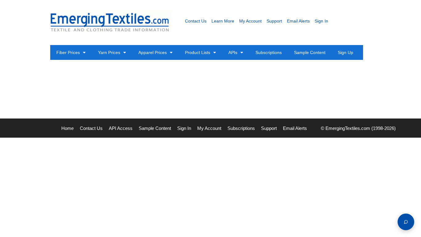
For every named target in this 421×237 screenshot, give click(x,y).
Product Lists (197, 52)
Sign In (321, 21)
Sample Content (309, 52)
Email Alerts (298, 21)
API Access (121, 128)
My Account (250, 21)
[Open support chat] (406, 222)
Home (67, 128)
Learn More (222, 21)
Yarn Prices (109, 52)
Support (274, 21)
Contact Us (195, 21)
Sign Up (345, 52)
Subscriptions (268, 52)
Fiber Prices (68, 52)
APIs (232, 52)
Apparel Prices (152, 52)
